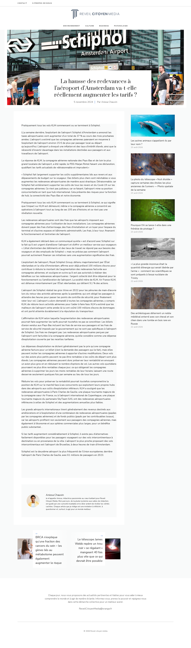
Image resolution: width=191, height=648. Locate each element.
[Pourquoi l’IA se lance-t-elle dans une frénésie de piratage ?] (153, 219)
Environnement (71, 26)
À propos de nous (42, 3)
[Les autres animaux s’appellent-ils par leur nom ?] (153, 134)
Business (104, 26)
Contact (22, 3)
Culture (89, 26)
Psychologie (121, 26)
